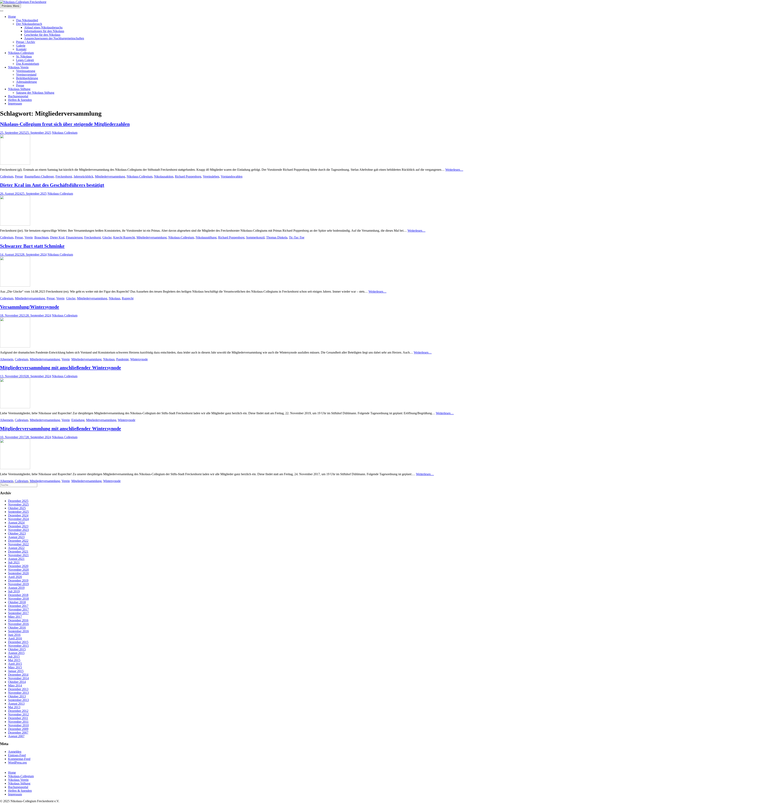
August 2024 (16, 522)
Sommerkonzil (255, 237)
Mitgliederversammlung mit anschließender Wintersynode (60, 367)
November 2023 (18, 530)
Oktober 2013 (17, 696)
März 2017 (15, 616)
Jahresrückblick (83, 176)
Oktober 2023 (17, 533)
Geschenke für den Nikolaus (42, 34)
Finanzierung (74, 237)
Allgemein (6, 359)
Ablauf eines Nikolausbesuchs (43, 27)
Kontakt (21, 49)
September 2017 (18, 613)
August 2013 (16, 703)
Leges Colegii (25, 60)
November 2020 (18, 569)
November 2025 (18, 504)
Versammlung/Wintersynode (29, 306)
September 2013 (18, 700)
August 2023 (16, 537)
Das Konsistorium (27, 63)
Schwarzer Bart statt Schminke (32, 246)
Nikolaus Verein (18, 67)
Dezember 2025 (18, 501)
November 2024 (18, 519)
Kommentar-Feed (19, 759)
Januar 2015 (16, 671)
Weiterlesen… (454, 169)
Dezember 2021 (18, 551)
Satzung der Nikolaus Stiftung (35, 92)
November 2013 (18, 692)
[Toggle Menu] (1, 10)
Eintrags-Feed (17, 755)
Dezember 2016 (18, 620)
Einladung (77, 420)
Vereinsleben (211, 176)
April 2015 (15, 663)
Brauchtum (41, 237)
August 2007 (16, 736)
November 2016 (18, 624)
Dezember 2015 (18, 642)
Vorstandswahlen (231, 176)
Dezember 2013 (18, 689)
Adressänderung (26, 81)
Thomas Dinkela (276, 237)
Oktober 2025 (17, 508)
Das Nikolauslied (27, 20)
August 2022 (16, 548)
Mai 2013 (14, 707)
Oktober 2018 (17, 602)
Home (12, 16)
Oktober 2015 (17, 649)
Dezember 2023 (18, 526)
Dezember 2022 (18, 540)
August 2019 (16, 587)
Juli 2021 (14, 562)
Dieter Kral (57, 237)
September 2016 (18, 631)
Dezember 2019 (18, 580)
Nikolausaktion (163, 176)
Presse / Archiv (25, 42)
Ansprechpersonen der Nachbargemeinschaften (54, 38)
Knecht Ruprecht (124, 237)
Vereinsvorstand (26, 74)
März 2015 (15, 667)
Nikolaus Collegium (64, 132)
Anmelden (14, 751)
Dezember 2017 (18, 606)
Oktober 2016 (17, 627)
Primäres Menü (10, 5)
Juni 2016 (14, 634)
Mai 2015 (14, 660)
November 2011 (18, 721)
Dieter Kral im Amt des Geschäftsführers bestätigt (52, 185)
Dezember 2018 (18, 595)
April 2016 (15, 638)
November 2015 (18, 645)
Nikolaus (114, 298)
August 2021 (16, 558)
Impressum (15, 103)
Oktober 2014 (17, 682)
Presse (20, 85)
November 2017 (18, 609)
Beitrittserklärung (27, 78)
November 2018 (18, 598)
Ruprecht (127, 298)
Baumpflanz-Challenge (39, 176)
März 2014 (15, 685)
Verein (29, 237)
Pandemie (122, 359)
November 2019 (18, 584)
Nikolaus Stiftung (19, 89)
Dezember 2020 (18, 566)
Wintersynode (139, 359)
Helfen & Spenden (20, 100)
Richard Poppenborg (188, 176)
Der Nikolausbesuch (29, 24)
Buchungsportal (18, 96)
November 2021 (18, 555)
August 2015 (16, 653)
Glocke (107, 237)
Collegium (6, 176)
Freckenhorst (63, 176)
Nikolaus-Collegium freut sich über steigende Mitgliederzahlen (65, 124)
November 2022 (18, 544)
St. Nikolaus (24, 56)
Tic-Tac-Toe (296, 237)
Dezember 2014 (18, 674)
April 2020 (15, 577)
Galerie (20, 45)
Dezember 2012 (18, 711)
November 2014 (18, 678)
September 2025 (18, 511)
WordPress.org (17, 762)
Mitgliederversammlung (110, 176)
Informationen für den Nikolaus (44, 31)
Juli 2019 (14, 591)
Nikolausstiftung (206, 237)
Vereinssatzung (25, 71)
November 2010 (18, 725)
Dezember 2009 (18, 729)
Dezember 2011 (18, 718)
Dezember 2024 (18, 515)
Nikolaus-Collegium (21, 52)
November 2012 (18, 714)
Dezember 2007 (18, 732)
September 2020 (18, 573)
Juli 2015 (14, 656)
